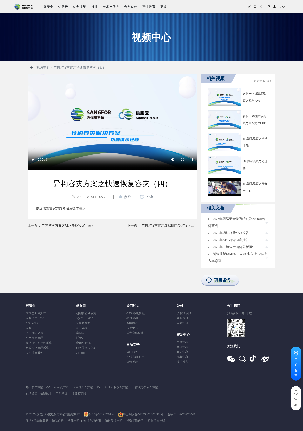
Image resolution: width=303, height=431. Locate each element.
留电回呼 (132, 323)
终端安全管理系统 (37, 348)
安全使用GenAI (35, 318)
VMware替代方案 (57, 387)
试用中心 (132, 328)
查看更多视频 (262, 81)
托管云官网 (79, 393)
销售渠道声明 (113, 421)
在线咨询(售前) (135, 313)
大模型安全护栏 (36, 313)
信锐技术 (46, 393)
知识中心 (182, 352)
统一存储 (82, 328)
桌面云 (80, 333)
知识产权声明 (92, 421)
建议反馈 (132, 362)
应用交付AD (83, 343)
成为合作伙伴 (135, 333)
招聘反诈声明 (156, 421)
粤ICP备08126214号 (101, 414)
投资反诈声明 (135, 421)
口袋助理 (61, 393)
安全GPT (31, 328)
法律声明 (73, 421)
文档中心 (182, 342)
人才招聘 (182, 323)
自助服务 (132, 352)
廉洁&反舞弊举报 (37, 421)
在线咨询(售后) (135, 357)
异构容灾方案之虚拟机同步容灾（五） (169, 225)
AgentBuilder (84, 318)
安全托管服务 (34, 353)
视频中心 (182, 357)
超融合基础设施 (86, 313)
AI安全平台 (33, 323)
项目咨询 (132, 318)
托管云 (80, 338)
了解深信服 (184, 313)
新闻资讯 (182, 318)
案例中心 (182, 347)
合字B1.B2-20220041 (181, 414)
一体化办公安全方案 (145, 387)
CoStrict (81, 353)
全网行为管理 (34, 338)
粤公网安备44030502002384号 (143, 414)
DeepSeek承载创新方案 (112, 387)
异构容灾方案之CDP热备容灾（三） (68, 225)
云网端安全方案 (83, 387)
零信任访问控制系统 (39, 343)
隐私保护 (58, 421)
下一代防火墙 (34, 333)
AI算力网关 (83, 323)
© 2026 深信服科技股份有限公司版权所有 (53, 414)
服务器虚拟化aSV (87, 348)
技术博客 (182, 362)
